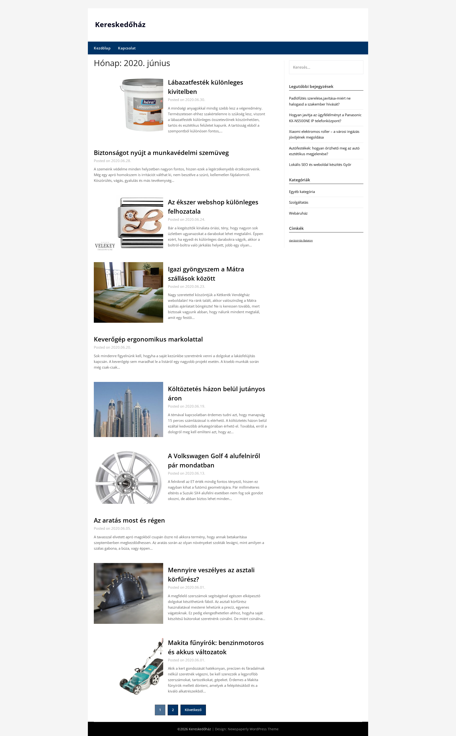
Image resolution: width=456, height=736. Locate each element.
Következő (193, 709)
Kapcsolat (127, 48)
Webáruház (298, 213)
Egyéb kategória (302, 191)
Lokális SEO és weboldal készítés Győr (320, 164)
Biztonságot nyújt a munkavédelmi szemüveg (161, 152)
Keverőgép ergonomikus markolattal (148, 339)
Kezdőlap (102, 48)
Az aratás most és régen (129, 520)
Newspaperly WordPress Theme (253, 729)
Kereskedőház (120, 24)
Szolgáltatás (298, 202)
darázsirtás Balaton (301, 240)
